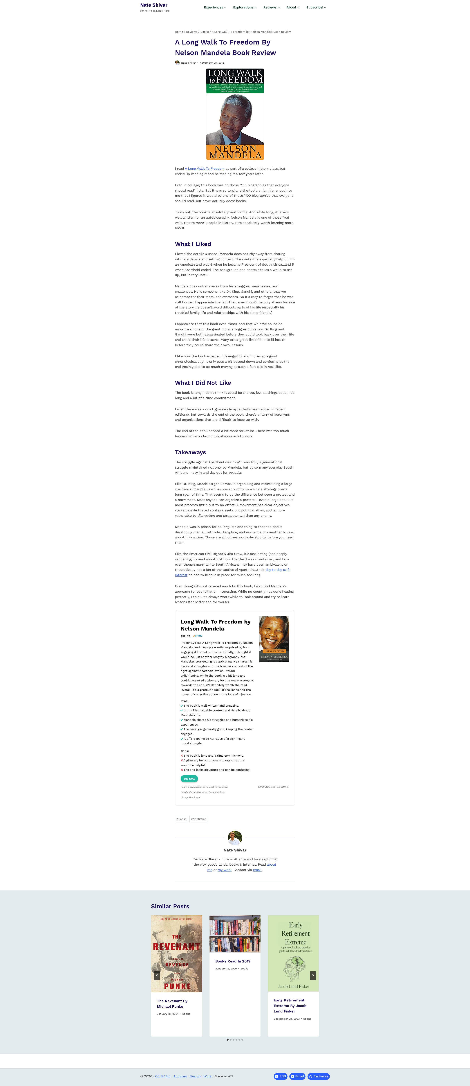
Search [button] (195, 1076)
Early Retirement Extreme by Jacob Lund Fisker (290, 1005)
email (257, 870)
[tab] (228, 1040)
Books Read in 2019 (232, 961)
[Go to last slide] (157, 975)
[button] (297, 1076)
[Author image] (177, 62)
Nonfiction (198, 818)
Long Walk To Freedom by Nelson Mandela (215, 625)
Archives (180, 1076)
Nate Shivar (188, 62)
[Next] (313, 975)
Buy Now (189, 778)
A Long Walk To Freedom (205, 168)
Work (208, 1076)
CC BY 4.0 (163, 1076)
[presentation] (176, 953)
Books (181, 818)
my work (225, 870)
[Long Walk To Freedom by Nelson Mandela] (274, 662)
